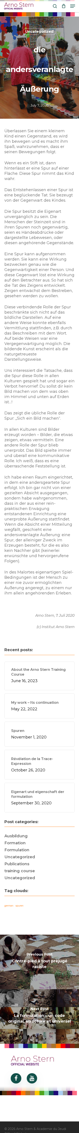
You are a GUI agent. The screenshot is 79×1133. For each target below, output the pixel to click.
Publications (16, 864)
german (8, 905)
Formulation (16, 850)
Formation (15, 843)
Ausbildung (16, 836)
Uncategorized (39, 31)
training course (19, 871)
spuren (19, 905)
